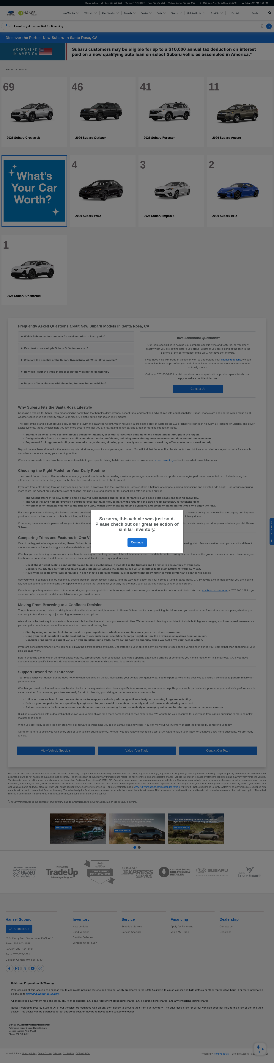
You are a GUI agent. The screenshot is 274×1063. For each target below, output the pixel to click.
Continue (137, 542)
